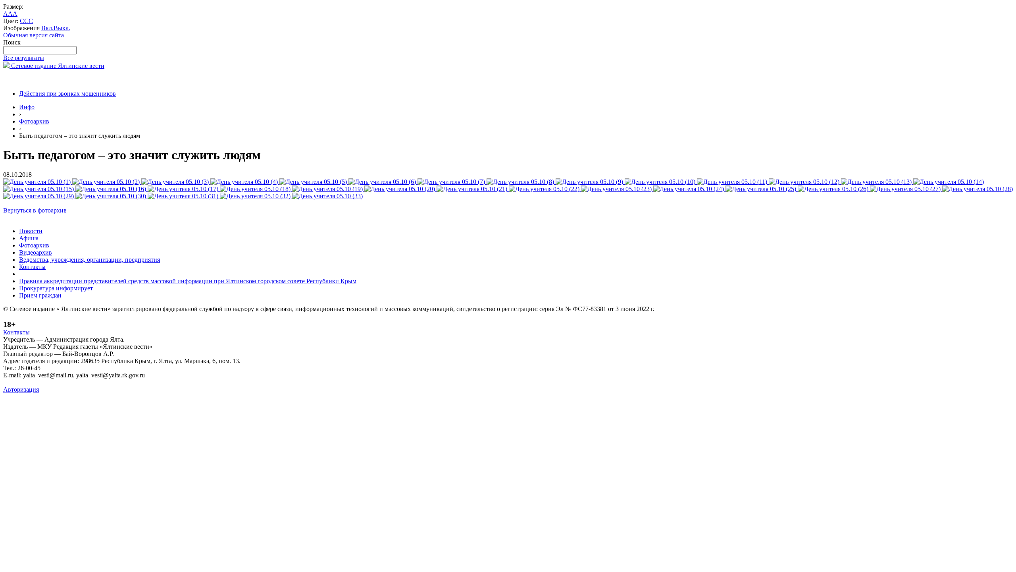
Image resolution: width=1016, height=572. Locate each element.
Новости (30, 231)
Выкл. (62, 28)
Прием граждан (40, 295)
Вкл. (47, 28)
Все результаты (23, 57)
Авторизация (21, 389)
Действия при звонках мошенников (67, 93)
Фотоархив (34, 121)
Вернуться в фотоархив (35, 210)
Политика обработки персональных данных (63, 382)
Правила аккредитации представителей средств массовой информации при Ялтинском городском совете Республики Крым (187, 281)
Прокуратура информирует (56, 288)
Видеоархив (35, 252)
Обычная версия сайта (33, 35)
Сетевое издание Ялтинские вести (57, 65)
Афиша (28, 238)
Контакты (32, 266)
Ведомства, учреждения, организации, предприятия (89, 259)
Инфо (27, 107)
